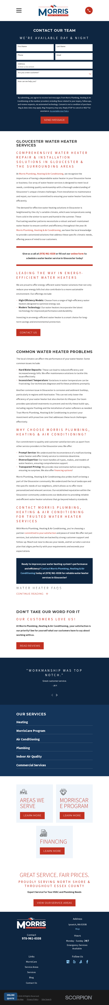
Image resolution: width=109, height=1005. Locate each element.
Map (77, 928)
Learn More (32, 815)
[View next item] (57, 695)
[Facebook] (87, 961)
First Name (22, 46)
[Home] (53, 10)
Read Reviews (30, 645)
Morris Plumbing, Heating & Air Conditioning (41, 173)
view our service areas (54, 902)
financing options (63, 470)
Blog (31, 977)
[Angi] (80, 961)
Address (21, 64)
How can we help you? (27, 81)
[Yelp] (74, 961)
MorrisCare (31, 961)
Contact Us (31, 982)
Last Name (61, 46)
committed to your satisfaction (40, 532)
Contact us (28, 332)
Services (31, 972)
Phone (20, 55)
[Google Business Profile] (68, 961)
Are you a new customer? (28, 72)
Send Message (54, 120)
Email (59, 55)
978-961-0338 (31, 938)
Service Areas (31, 966)
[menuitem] (20, 999)
